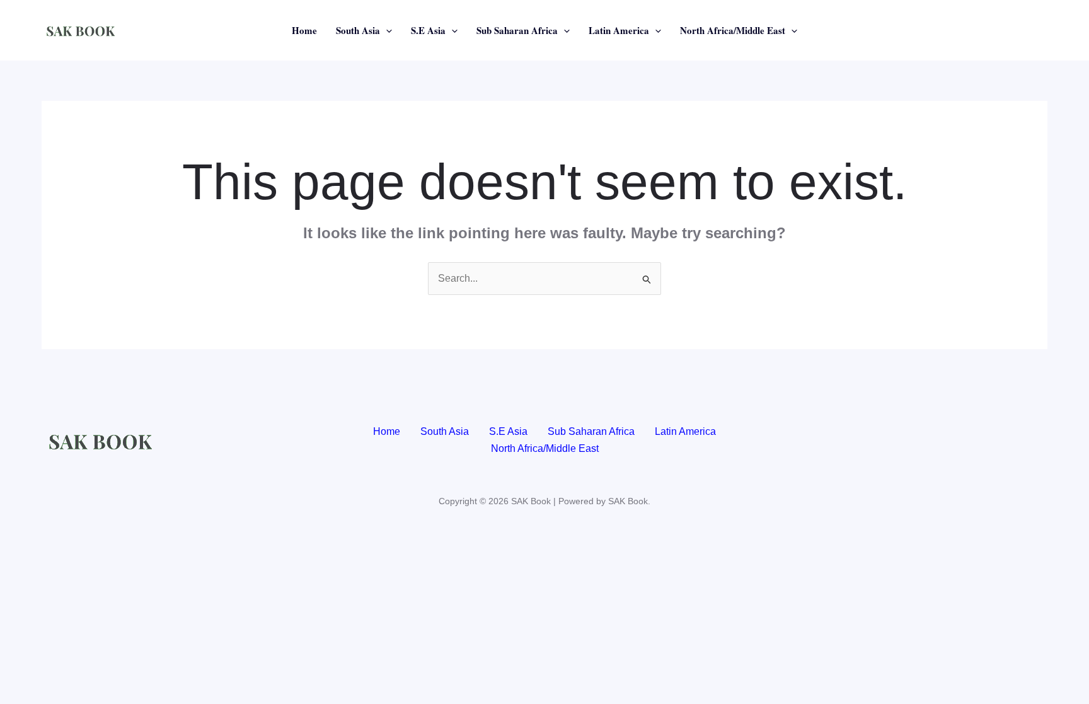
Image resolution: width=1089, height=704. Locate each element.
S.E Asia (428, 30)
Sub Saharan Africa (517, 30)
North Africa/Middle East (732, 30)
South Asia (358, 30)
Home (304, 30)
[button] (386, 30)
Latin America (619, 30)
